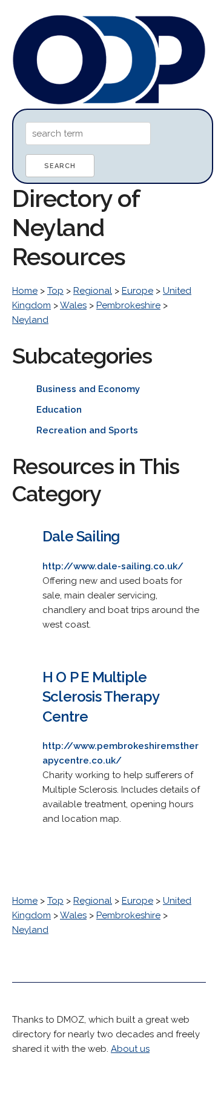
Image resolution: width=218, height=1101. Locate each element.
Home (25, 290)
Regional (92, 290)
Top (55, 290)
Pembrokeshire (128, 305)
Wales (73, 305)
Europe (137, 290)
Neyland (30, 319)
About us (130, 1048)
